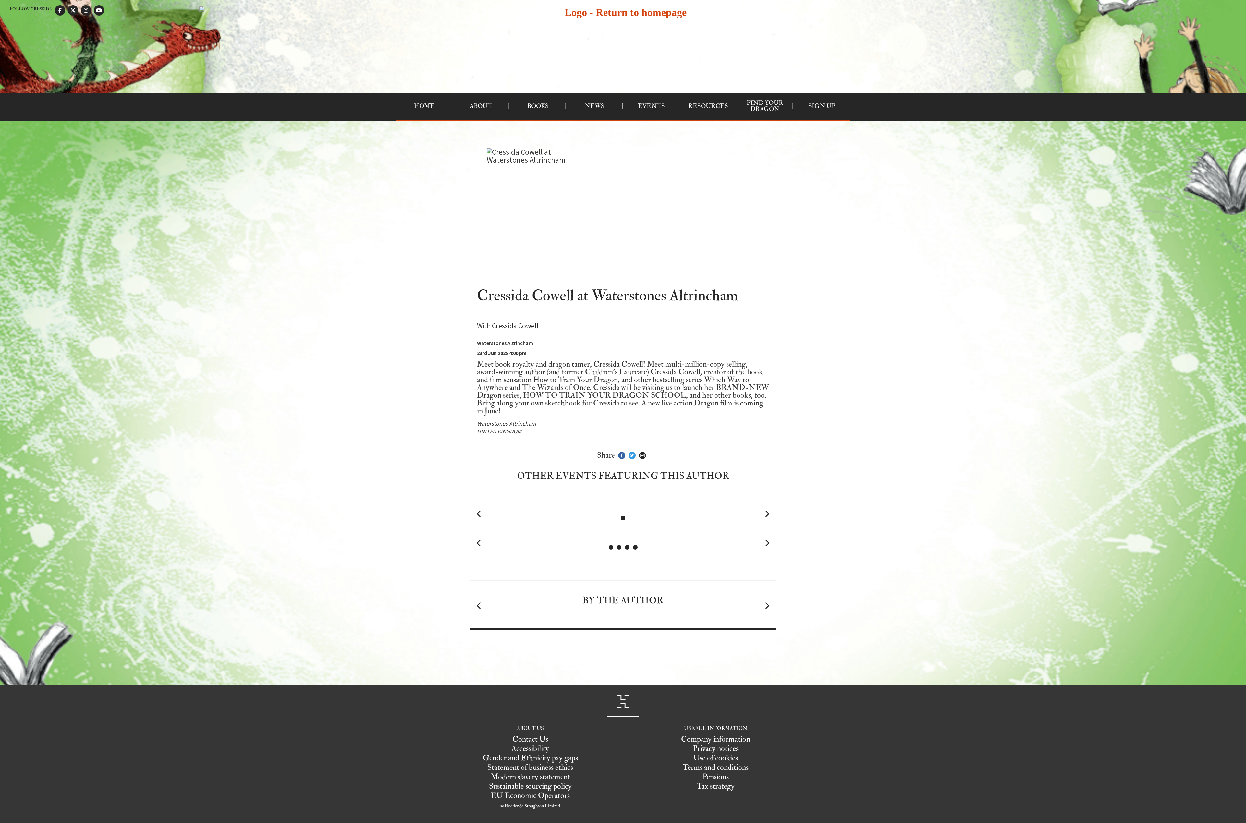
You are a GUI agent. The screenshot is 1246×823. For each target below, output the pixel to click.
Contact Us (530, 739)
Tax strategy (716, 786)
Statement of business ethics (530, 767)
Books (538, 106)
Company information (715, 739)
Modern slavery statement (530, 777)
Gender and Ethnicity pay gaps (530, 758)
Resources (708, 106)
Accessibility (530, 749)
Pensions (715, 777)
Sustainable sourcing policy (530, 786)
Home (424, 106)
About (481, 106)
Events (651, 106)
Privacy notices (716, 749)
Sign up (821, 106)
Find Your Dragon (765, 106)
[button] (478, 514)
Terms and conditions (716, 767)
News (595, 106)
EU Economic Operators (530, 796)
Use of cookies (715, 758)
